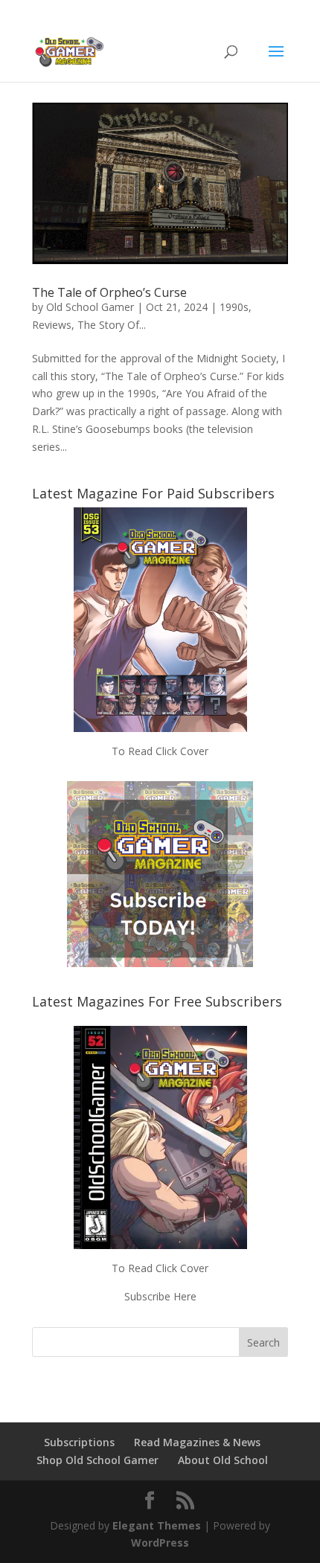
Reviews (51, 325)
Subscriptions (79, 1442)
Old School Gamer (90, 307)
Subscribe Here (160, 1296)
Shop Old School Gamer (97, 1460)
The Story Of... (111, 325)
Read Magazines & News (197, 1442)
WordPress (160, 1542)
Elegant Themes (156, 1525)
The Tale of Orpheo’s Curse (109, 292)
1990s (234, 307)
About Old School (223, 1460)
